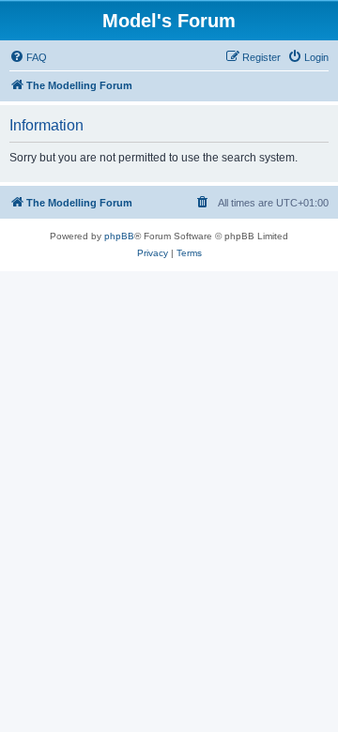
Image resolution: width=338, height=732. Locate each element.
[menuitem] (28, 57)
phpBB (119, 236)
